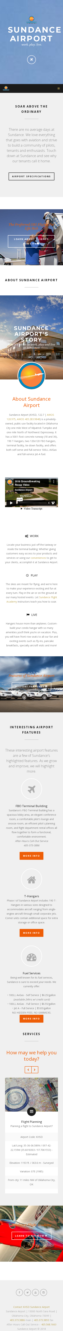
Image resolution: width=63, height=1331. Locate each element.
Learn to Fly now (29, 1235)
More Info (31, 855)
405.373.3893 (41, 1320)
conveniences (38, 557)
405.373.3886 (17, 1320)
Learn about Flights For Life (31, 241)
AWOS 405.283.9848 (28, 419)
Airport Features (29, 686)
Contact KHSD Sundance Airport (31, 1307)
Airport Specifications (31, 176)
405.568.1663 (48, 1324)
